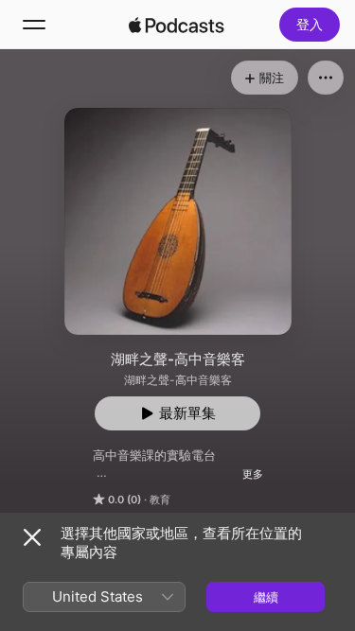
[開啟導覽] (34, 24)
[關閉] (32, 537)
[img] (177, 24)
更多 (252, 474)
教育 (160, 499)
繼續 (266, 597)
